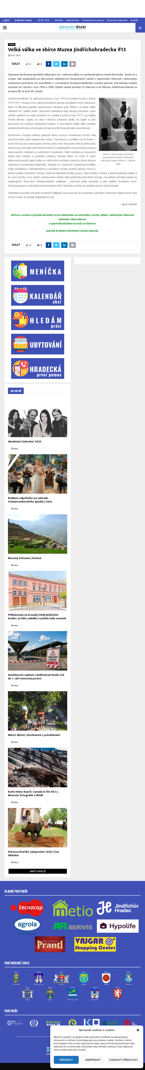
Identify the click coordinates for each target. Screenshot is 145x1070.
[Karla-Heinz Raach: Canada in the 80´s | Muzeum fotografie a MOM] (37, 767)
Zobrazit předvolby (123, 1060)
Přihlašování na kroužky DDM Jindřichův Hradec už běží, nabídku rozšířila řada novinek (37, 617)
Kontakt (134, 20)
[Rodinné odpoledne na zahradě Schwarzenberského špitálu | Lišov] (37, 474)
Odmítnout (93, 1060)
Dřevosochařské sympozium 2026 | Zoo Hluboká (33, 853)
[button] (138, 1030)
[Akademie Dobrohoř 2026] (37, 417)
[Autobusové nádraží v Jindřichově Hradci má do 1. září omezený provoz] (37, 651)
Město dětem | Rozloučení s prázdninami (34, 735)
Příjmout (66, 1060)
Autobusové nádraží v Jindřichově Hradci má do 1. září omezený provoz (36, 677)
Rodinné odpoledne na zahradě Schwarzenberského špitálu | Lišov (30, 500)
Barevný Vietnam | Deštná (24, 558)
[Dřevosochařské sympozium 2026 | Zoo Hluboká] (37, 827)
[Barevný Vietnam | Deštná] (37, 534)
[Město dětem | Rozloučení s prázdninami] (37, 711)
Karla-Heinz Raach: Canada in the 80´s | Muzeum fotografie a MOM (33, 793)
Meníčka (59, 20)
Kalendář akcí (72, 20)
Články (11, 44)
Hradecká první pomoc (93, 20)
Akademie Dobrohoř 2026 (24, 441)
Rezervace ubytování (117, 20)
